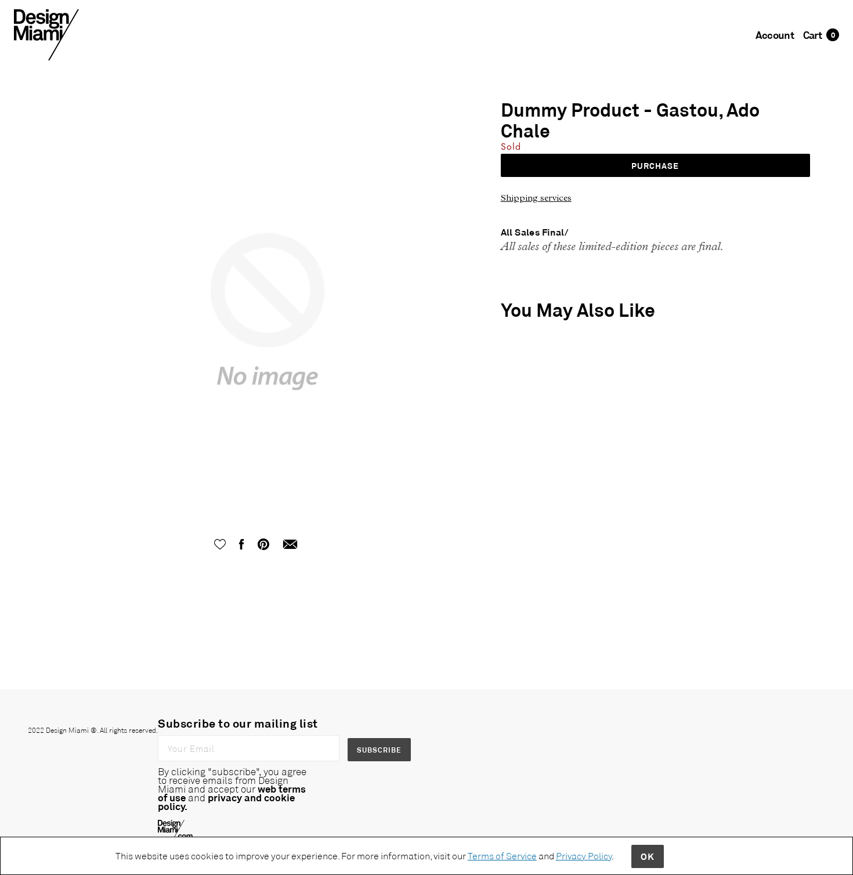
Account (775, 34)
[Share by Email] (290, 543)
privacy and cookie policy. (226, 801)
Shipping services (536, 197)
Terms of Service (502, 855)
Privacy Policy (584, 855)
